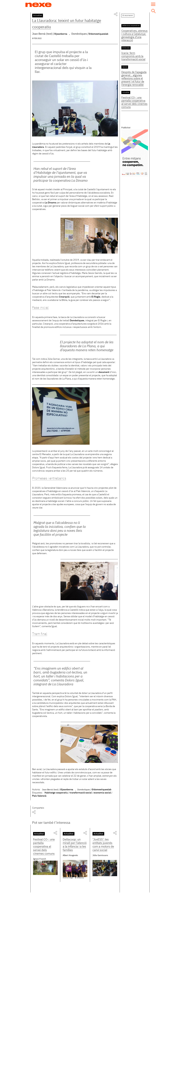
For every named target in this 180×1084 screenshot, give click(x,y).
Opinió (124, 67)
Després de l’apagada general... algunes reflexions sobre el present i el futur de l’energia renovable (134, 78)
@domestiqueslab (98, 34)
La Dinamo (50, 203)
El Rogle (95, 297)
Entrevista (126, 48)
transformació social (81, 793)
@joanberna (60, 34)
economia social (102, 793)
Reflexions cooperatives (131, 25)
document (103, 372)
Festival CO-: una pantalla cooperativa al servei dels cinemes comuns (44, 846)
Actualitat (37, 15)
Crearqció (64, 297)
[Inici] (38, 5)
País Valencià (39, 796)
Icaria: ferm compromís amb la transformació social (133, 56)
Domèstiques (77, 320)
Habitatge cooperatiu (56, 793)
